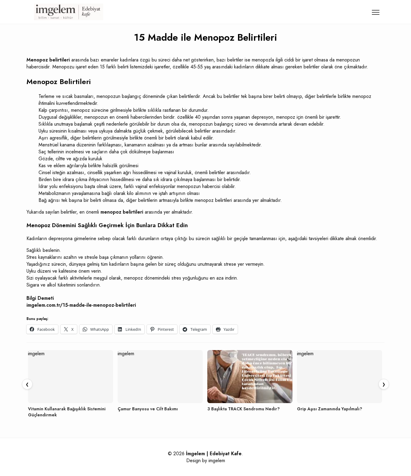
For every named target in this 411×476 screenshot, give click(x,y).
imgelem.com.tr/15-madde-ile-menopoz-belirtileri (81, 305)
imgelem (217, 460)
